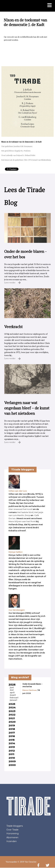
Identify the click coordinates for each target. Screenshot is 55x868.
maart (13, 695)
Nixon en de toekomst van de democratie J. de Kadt (21, 142)
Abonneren (12, 837)
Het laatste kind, (25, 512)
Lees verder (10, 282)
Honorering (12, 833)
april (12, 693)
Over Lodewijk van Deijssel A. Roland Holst (18, 155)
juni (12, 688)
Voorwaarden (11, 862)
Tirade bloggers (14, 826)
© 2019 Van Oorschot (27, 862)
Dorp (27, 515)
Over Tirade (12, 829)
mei (12, 690)
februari (14, 698)
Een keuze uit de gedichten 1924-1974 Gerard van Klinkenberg (26, 160)
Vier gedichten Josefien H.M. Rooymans (16, 146)
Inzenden (11, 841)
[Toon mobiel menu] (49, 5)
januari (13, 700)
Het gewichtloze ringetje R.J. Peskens (16, 151)
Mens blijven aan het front (22, 521)
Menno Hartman (29, 690)
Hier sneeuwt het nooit (21, 509)
